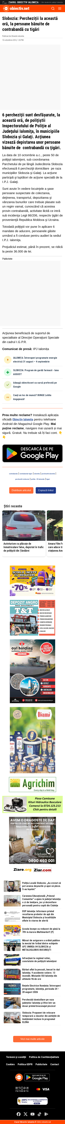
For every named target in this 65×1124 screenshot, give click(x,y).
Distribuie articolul (21, 490)
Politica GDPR (25, 1064)
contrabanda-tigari (26, 474)
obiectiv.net (19, 8)
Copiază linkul (46, 490)
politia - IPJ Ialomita (37, 479)
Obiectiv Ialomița (22, 419)
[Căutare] (53, 8)
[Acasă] (6, 8)
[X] (26, 1114)
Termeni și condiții (16, 1057)
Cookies (10, 1064)
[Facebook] (19, 1114)
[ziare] (22, 869)
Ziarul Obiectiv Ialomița (23, 2)
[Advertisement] (32, 77)
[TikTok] (39, 1114)
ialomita (37, 474)
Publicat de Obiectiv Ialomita (13, 36)
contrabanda (13, 474)
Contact (54, 1064)
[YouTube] (32, 1114)
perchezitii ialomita (48, 474)
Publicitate (41, 1064)
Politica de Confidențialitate (44, 1057)
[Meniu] (60, 8)
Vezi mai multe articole (32, 1039)
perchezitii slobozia (22, 479)
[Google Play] (46, 1114)
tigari (48, 479)
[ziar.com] (42, 869)
